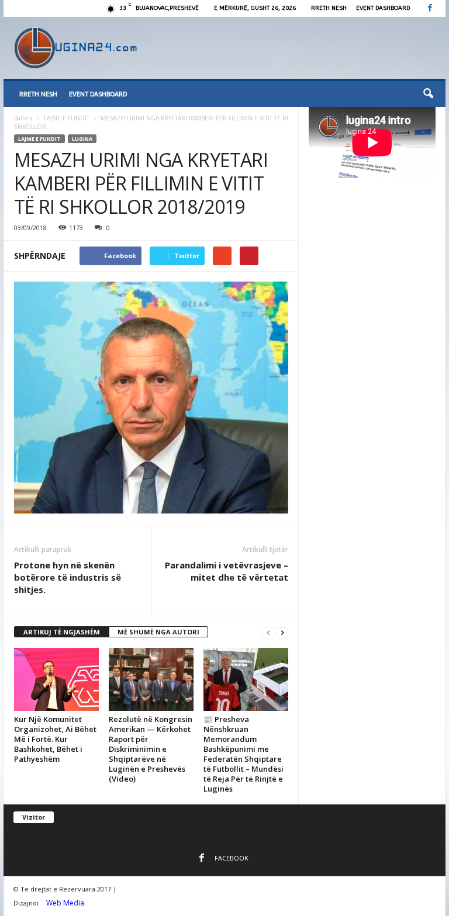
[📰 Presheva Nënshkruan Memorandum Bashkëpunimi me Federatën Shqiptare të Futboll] (245, 679)
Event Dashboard (383, 8)
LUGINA (82, 139)
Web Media (65, 903)
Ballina (23, 118)
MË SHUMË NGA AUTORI (158, 631)
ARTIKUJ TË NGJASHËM (61, 631)
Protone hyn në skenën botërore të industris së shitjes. (67, 577)
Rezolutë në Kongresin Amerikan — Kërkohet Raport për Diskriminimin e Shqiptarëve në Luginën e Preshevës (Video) (150, 749)
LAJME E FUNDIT (66, 118)
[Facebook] (430, 8)
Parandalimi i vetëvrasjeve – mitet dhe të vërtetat (226, 571)
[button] (428, 94)
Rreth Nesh (329, 8)
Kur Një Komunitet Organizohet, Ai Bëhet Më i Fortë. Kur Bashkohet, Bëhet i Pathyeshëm (55, 739)
